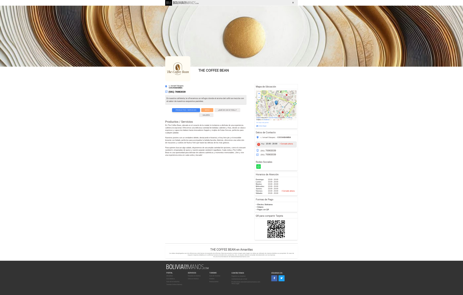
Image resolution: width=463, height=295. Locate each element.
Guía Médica (170, 279)
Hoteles (211, 279)
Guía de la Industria (172, 281)
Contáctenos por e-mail (239, 279)
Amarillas (169, 276)
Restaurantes (213, 281)
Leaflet (258, 117)
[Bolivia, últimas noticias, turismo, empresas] (187, 268)
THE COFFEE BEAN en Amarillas (231, 249)
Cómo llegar (262, 126)
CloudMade (266, 119)
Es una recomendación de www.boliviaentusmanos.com (231, 256)
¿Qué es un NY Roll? (227, 110)
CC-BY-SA (289, 117)
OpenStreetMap (273, 117)
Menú (207, 110)
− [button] (259, 97)
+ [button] (259, 93)
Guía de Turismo (214, 276)
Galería (206, 115)
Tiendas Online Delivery (174, 284)
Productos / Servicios (186, 110)
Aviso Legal (235, 283)
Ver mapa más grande (262, 122)
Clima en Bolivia (193, 279)
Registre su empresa (238, 276)
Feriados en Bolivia (194, 276)
